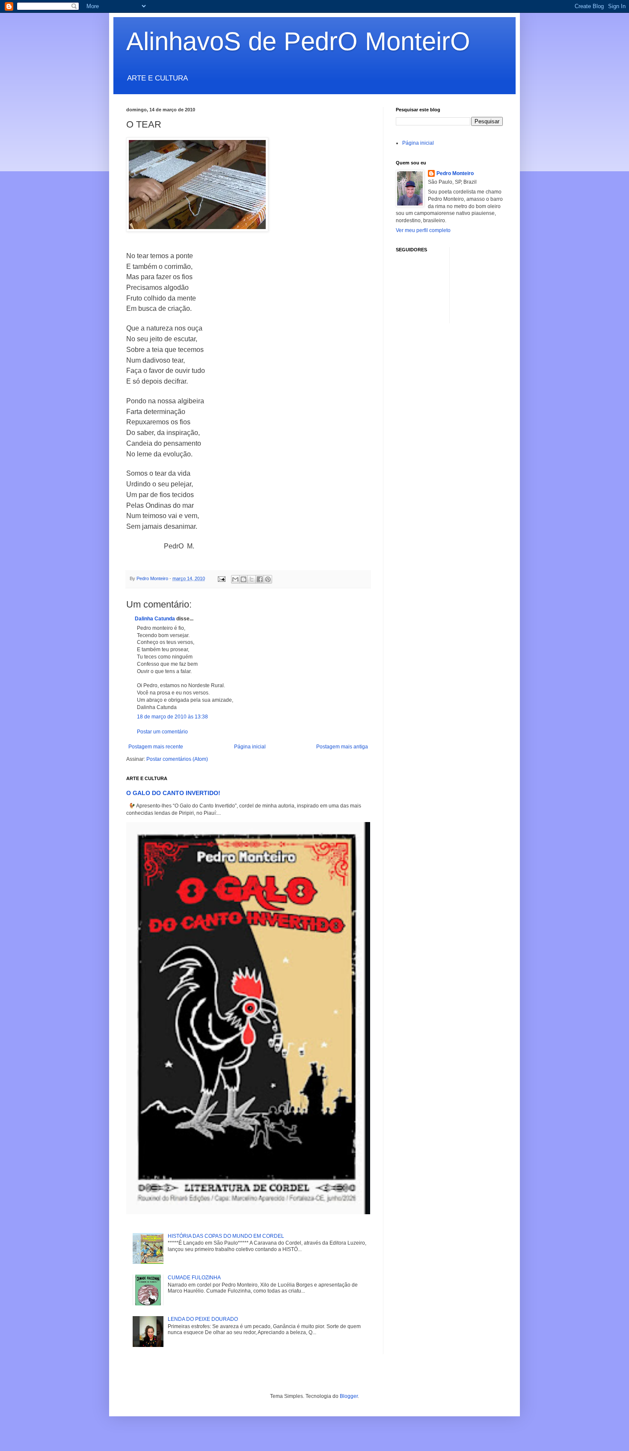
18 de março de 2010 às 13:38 (172, 717)
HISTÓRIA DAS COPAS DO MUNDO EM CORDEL (226, 1236)
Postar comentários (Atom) (177, 759)
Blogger (349, 1396)
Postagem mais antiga (342, 747)
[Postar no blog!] (243, 579)
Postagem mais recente (155, 747)
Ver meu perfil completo (423, 230)
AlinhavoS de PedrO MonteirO (298, 41)
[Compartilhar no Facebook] (259, 579)
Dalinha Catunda (155, 619)
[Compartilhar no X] (251, 579)
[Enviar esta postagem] (221, 578)
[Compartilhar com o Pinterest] (268, 579)
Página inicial (250, 747)
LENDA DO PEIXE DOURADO (203, 1319)
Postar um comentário (162, 732)
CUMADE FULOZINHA (194, 1278)
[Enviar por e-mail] (235, 579)
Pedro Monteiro (455, 173)
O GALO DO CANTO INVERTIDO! (173, 793)
